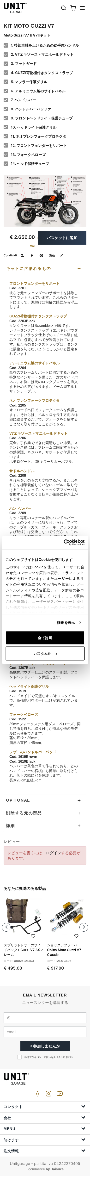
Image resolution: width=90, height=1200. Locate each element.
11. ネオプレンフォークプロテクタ (38, 136)
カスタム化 (42, 653)
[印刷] (33, 936)
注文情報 (11, 1151)
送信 (52, 255)
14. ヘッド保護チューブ (30, 163)
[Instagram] (48, 1095)
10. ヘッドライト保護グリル (33, 127)
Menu (9, 1129)
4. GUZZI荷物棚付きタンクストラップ (42, 72)
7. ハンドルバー (23, 100)
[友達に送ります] (22, 255)
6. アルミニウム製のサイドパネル (38, 91)
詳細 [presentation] (10, 825)
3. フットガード (24, 63)
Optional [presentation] (18, 800)
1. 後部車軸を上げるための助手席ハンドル (45, 45)
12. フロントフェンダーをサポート (39, 145)
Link (69, 1057)
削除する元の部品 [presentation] (24, 813)
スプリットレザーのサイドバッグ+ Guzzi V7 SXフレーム (23, 950)
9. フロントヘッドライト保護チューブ (42, 118)
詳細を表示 (66, 622)
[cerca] (63, 8)
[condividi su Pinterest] (41, 255)
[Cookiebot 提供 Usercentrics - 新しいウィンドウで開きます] (64, 542)
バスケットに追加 (62, 237)
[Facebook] (37, 1095)
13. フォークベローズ (28, 154)
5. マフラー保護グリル (29, 82)
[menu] (82, 8)
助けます (11, 1140)
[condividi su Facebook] (32, 255)
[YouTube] (59, 1095)
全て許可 (45, 638)
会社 (7, 1118)
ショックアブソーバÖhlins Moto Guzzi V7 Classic (64, 950)
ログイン (53, 852)
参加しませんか (46, 1046)
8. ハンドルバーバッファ (31, 109)
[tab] (45, 269)
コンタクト (13, 1107)
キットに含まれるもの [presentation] (28, 268)
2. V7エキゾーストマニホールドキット (42, 54)
